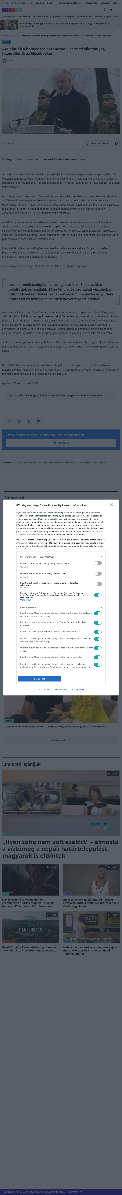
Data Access (61, 689)
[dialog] (61, 597)
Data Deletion (44, 689)
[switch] (98, 563)
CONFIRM (39, 679)
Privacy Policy (77, 689)
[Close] (112, 505)
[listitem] (61, 556)
